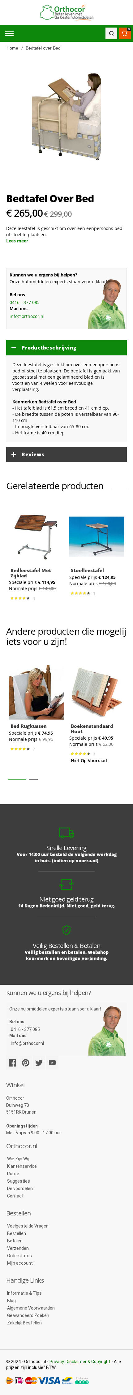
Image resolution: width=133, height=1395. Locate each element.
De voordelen (20, 1188)
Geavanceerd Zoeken (28, 1315)
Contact (15, 1195)
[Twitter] (39, 1063)
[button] (17, 779)
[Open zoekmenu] (111, 33)
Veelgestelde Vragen (28, 1225)
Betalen (15, 1240)
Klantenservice (22, 1166)
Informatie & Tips (24, 1293)
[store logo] (66, 12)
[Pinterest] (25, 1063)
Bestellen (16, 1233)
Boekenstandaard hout (92, 728)
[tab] (66, 347)
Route (13, 1173)
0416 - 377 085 (25, 302)
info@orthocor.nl (27, 316)
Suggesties (18, 1181)
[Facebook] (12, 1063)
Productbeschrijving (49, 347)
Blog (11, 1300)
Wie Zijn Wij (18, 1158)
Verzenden (18, 1248)
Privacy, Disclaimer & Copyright (79, 1361)
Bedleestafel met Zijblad (31, 573)
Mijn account (20, 1263)
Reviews (33, 454)
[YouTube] (52, 1063)
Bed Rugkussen (29, 726)
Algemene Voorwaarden (31, 1308)
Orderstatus (19, 1255)
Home (12, 48)
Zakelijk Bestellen (24, 1322)
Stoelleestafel (87, 570)
